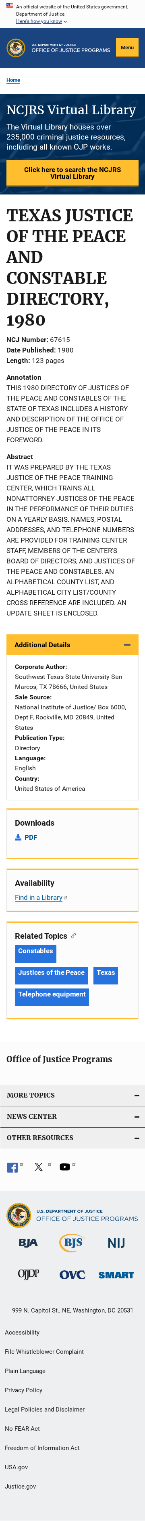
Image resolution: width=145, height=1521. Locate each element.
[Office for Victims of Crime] (72, 1280)
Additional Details (42, 645)
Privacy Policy (23, 1390)
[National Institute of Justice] (116, 1249)
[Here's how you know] (72, 14)
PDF (31, 837)
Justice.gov (20, 1486)
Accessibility (22, 1332)
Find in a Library (38, 897)
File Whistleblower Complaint (44, 1351)
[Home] (71, 48)
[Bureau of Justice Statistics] (72, 1254)
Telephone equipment (52, 994)
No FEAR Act (22, 1428)
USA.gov (16, 1467)
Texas (106, 972)
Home (13, 80)
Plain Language (25, 1371)
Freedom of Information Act (42, 1448)
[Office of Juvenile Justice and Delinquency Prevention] (28, 1281)
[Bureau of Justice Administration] (28, 1249)
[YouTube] (68, 1170)
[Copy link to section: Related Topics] (71, 935)
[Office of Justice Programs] (15, 47)
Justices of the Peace (51, 972)
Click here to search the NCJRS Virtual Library (72, 173)
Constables (35, 951)
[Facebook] (15, 1170)
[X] (41, 1170)
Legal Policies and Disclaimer (45, 1409)
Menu (127, 48)
